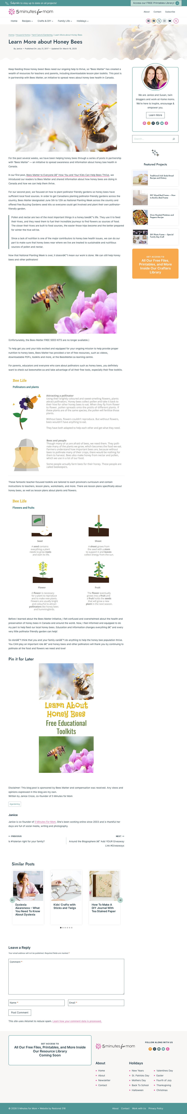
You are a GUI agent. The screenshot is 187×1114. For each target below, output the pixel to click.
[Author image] (10, 49)
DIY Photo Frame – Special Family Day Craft (161, 235)
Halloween (137, 1090)
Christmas (162, 1090)
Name (14, 1002)
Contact (157, 11)
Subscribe (170, 11)
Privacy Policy (156, 1108)
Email (73, 1002)
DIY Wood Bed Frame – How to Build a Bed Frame (162, 196)
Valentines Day (164, 1070)
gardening (15, 804)
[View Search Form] (176, 20)
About (146, 11)
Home (14, 21)
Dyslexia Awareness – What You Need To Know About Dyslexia (27, 909)
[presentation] (28, 886)
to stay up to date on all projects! (33, 3)
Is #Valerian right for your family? (26, 839)
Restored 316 (59, 1108)
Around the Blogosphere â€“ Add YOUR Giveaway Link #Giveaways (96, 841)
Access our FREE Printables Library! (153, 3)
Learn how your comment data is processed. (77, 1021)
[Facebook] (153, 21)
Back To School (140, 1085)
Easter (159, 1075)
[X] (159, 21)
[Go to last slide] (12, 900)
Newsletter (104, 1080)
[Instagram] (164, 21)
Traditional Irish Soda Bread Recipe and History (162, 176)
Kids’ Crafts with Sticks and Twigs (65, 906)
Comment (16, 962)
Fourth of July (164, 1080)
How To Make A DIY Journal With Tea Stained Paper (104, 908)
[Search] (174, 139)
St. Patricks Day (140, 1075)
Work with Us (139, 1108)
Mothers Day (139, 1080)
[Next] (120, 900)
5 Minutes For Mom (45, 821)
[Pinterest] (148, 21)
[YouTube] (170, 21)
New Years (138, 1070)
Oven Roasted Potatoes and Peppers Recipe (162, 216)
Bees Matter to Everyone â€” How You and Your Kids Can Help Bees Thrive (67, 175)
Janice (19, 49)
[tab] (60, 927)
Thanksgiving (163, 1085)
